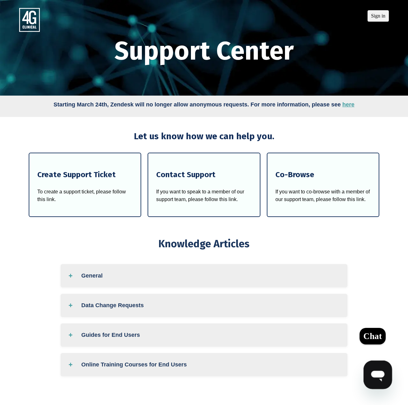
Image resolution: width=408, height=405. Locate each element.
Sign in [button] (378, 15)
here (348, 104)
